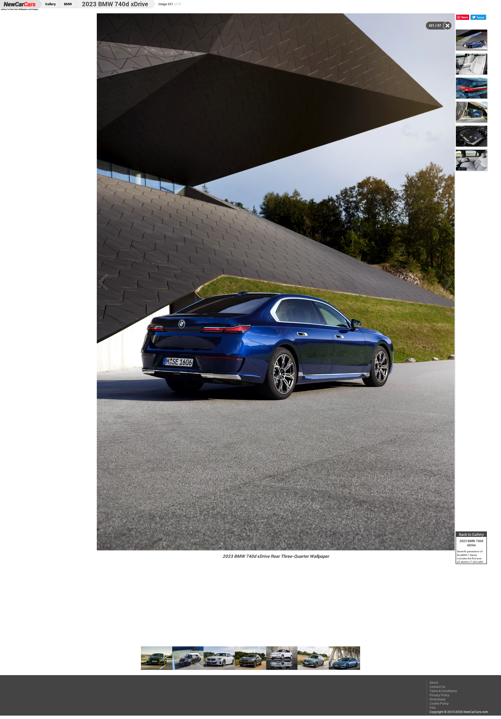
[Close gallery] (447, 25)
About (434, 682)
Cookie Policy (439, 703)
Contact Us (437, 687)
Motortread (437, 699)
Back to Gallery (471, 534)
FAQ (433, 707)
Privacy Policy (439, 695)
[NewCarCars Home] (19, 4)
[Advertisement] (53, 91)
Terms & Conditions (443, 691)
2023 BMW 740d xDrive (115, 4)
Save (464, 17)
